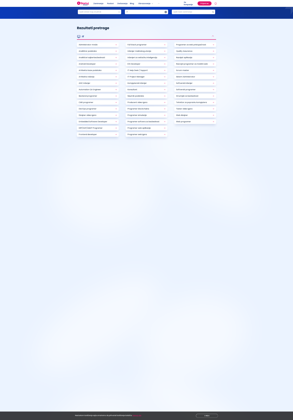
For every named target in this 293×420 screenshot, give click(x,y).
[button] (146, 37)
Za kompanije (188, 3)
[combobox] (98, 12)
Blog (132, 3)
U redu (206, 416)
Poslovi (110, 3)
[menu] (138, 3)
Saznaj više (137, 415)
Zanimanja (98, 3)
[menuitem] (100, 3)
